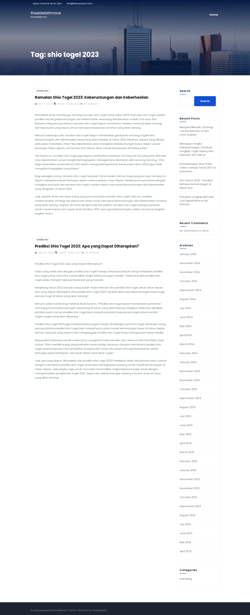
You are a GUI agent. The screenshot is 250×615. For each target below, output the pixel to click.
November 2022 (190, 488)
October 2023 (188, 389)
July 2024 (185, 308)
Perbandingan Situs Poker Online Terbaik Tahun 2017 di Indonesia (198, 167)
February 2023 (188, 461)
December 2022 (190, 479)
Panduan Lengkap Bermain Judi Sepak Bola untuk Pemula (197, 200)
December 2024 (190, 263)
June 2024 (186, 317)
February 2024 (189, 353)
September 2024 (190, 290)
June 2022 (186, 533)
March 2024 (187, 344)
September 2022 (190, 506)
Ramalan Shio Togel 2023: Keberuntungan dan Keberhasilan (91, 97)
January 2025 (188, 254)
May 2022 (185, 542)
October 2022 (188, 497)
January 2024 (188, 362)
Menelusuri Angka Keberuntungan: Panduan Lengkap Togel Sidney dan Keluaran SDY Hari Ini (196, 149)
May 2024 (186, 326)
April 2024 (186, 335)
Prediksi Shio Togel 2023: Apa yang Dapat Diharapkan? (87, 246)
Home (214, 15)
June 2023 (186, 425)
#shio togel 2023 (68, 103)
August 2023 (187, 407)
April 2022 (185, 551)
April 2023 (186, 443)
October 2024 (188, 281)
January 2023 (188, 470)
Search (185, 91)
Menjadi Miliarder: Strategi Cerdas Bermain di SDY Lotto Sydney (196, 130)
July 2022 (185, 524)
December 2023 (190, 371)
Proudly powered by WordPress (48, 610)
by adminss (91, 103)
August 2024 (188, 299)
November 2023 (190, 380)
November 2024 (190, 272)
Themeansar (100, 610)
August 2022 (187, 515)
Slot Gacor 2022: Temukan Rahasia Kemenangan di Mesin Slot (196, 184)
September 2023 (190, 398)
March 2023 (187, 452)
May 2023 (185, 434)
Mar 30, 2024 (46, 252)
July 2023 (185, 416)
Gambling (42, 90)
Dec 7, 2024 (45, 103)
